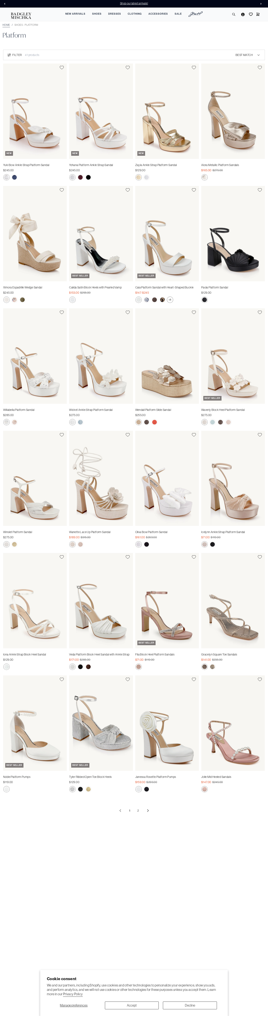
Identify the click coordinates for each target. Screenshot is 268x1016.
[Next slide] (262, 4)
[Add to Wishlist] (62, 67)
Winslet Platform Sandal (17, 532)
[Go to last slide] (6, 4)
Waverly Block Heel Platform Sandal (223, 409)
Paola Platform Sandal (214, 287)
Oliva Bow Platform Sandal (151, 532)
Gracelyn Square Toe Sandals (219, 654)
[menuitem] (195, 14)
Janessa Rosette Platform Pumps (155, 777)
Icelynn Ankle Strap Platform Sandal (223, 532)
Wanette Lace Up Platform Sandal (89, 532)
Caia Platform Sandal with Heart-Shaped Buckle (164, 287)
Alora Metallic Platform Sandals (220, 165)
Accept (132, 1005)
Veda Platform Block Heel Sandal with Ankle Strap (99, 654)
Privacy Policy (73, 994)
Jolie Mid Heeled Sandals (216, 777)
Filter (17, 55)
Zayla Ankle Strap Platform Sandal (156, 165)
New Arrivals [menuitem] (75, 13)
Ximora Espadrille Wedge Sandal (22, 287)
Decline (190, 1005)
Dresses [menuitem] (114, 13)
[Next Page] (148, 810)
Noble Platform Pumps (16, 777)
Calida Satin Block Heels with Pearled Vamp (95, 287)
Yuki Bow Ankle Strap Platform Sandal (26, 165)
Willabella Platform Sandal (18, 409)
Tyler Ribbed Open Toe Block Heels (90, 777)
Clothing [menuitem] (135, 13)
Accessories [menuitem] (158, 13)
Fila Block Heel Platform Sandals (155, 654)
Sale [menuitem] (178, 13)
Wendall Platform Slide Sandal (153, 409)
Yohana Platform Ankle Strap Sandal (91, 165)
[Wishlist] (250, 14)
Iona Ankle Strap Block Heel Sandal (24, 654)
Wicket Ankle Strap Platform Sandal (91, 409)
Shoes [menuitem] (97, 13)
